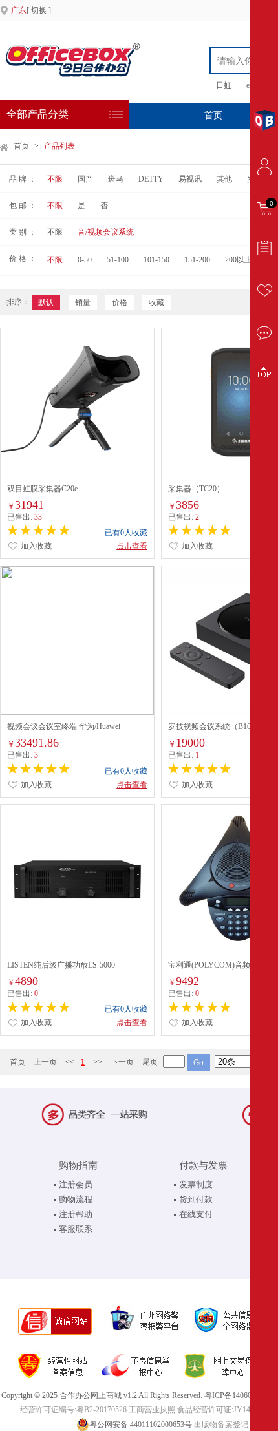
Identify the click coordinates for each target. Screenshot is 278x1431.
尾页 (150, 1061)
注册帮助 (75, 1214)
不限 (55, 179)
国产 (85, 179)
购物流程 (75, 1199)
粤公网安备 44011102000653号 (140, 1424)
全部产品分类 (37, 114)
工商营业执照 (152, 1409)
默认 (46, 302)
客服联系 (75, 1229)
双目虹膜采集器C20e (42, 488)
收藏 (156, 302)
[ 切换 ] (31, 10)
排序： (18, 301)
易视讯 (191, 179)
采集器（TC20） (196, 488)
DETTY (151, 179)
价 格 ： (22, 258)
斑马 (115, 179)
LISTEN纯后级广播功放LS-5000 (61, 965)
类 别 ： (22, 232)
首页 (213, 115)
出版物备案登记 (221, 1424)
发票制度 (196, 1184)
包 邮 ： (22, 205)
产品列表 (59, 146)
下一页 (122, 1061)
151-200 (197, 259)
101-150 (156, 259)
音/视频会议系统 (106, 232)
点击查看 (131, 546)
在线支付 (196, 1214)
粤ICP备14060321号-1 (240, 1395)
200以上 (238, 259)
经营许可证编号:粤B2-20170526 (73, 1409)
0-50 (85, 259)
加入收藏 (35, 546)
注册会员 (75, 1184)
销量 (83, 302)
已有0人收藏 (126, 532)
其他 (224, 179)
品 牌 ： (22, 179)
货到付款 (196, 1199)
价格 (119, 302)
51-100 (118, 259)
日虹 (223, 85)
